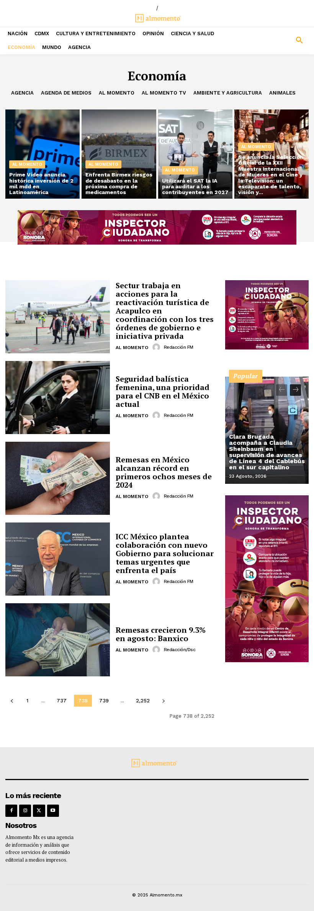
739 (104, 701)
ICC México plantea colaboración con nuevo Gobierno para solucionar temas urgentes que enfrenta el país (165, 553)
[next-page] (163, 701)
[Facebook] (11, 810)
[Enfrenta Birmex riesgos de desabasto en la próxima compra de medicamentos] (119, 154)
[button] (275, 40)
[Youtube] (53, 810)
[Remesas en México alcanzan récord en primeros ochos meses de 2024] (57, 478)
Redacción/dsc (180, 649)
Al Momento (116, 93)
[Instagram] (25, 810)
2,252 (143, 701)
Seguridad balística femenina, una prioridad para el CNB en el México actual (162, 391)
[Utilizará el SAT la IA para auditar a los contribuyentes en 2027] (195, 154)
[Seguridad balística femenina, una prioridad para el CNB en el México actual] (57, 397)
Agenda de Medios (66, 93)
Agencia (22, 93)
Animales (282, 93)
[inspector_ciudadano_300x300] (267, 347)
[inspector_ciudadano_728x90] (157, 242)
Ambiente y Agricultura (227, 93)
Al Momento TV (164, 93)
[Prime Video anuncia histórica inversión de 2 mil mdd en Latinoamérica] (42, 154)
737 (62, 701)
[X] (39, 810)
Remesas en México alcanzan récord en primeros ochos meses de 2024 (164, 472)
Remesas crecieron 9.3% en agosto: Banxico (161, 634)
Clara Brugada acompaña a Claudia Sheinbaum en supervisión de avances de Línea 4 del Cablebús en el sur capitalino (267, 452)
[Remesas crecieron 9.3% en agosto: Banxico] (57, 639)
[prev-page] (11, 701)
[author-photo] (157, 347)
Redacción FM (178, 347)
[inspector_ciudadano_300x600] (267, 660)
